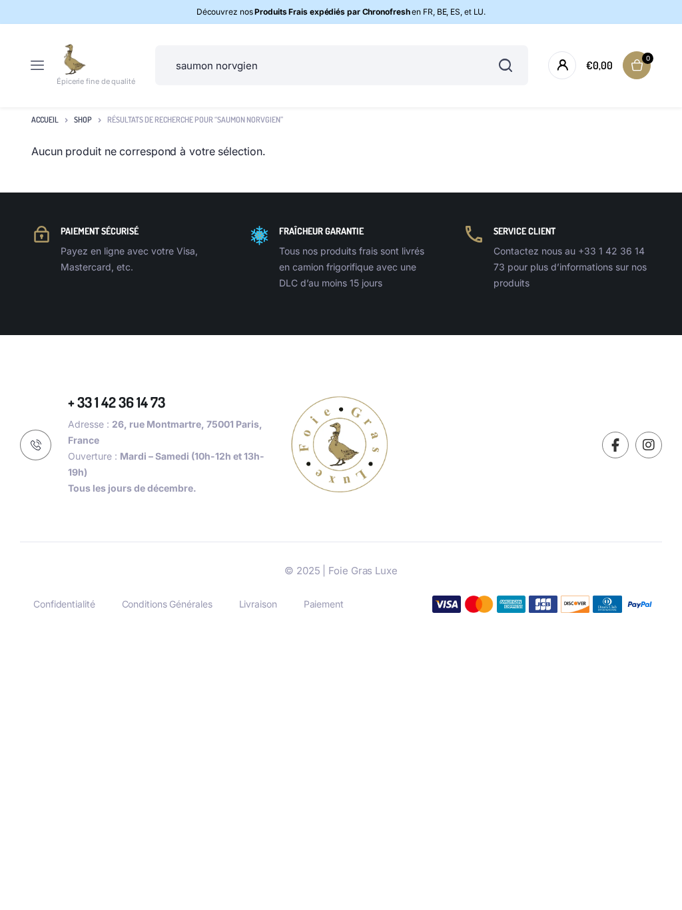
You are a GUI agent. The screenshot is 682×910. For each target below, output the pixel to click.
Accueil (45, 120)
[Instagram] (648, 445)
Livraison (258, 604)
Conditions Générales (167, 604)
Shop (83, 120)
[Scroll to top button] (660, 856)
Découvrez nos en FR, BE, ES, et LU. (341, 12)
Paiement (324, 604)
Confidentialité (64, 604)
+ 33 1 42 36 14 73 (116, 401)
